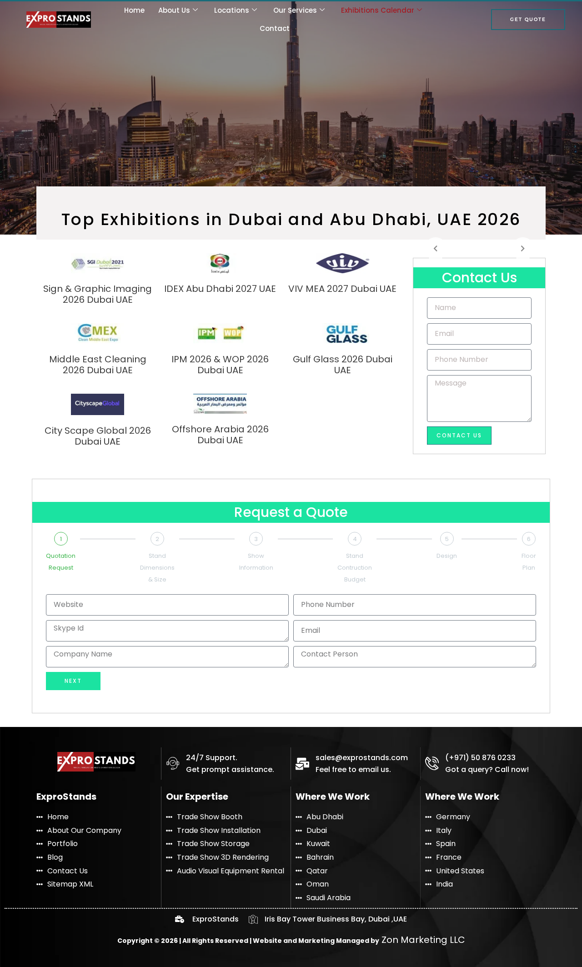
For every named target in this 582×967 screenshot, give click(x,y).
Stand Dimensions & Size (157, 567)
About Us (174, 10)
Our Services (295, 10)
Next (73, 681)
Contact (275, 28)
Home (134, 10)
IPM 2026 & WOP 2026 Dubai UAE (220, 364)
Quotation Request (60, 561)
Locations (231, 10)
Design (446, 555)
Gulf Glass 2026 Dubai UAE (342, 364)
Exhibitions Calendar (377, 10)
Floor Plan (529, 561)
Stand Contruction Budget (354, 567)
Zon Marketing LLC (422, 939)
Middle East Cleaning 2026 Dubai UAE (97, 364)
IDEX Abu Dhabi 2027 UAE (220, 288)
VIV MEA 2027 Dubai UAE (342, 288)
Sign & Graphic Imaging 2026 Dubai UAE (97, 294)
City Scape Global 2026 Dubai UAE (98, 436)
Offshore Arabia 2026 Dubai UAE (220, 434)
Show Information (256, 561)
